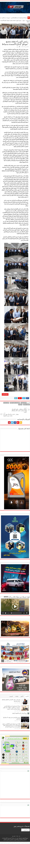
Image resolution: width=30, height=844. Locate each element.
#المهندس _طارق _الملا (15, 402)
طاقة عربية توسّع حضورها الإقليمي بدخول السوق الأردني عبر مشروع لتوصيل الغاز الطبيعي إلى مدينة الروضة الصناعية (11, 725)
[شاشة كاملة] (3, 613)
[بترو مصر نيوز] (15, 7)
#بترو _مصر (6, 402)
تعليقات (16, 696)
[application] (15, 607)
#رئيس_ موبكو (26, 404)
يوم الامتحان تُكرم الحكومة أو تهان (19, 713)
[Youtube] (9, 422)
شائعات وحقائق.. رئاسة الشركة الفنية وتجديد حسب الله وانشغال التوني (19, 410)
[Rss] (21, 422)
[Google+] (18, 422)
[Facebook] (15, 422)
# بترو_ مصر (23, 402)
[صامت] (5, 613)
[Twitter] (12, 422)
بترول (23, 20)
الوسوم (11, 696)
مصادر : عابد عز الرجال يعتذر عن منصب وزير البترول (11, 414)
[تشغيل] (27, 613)
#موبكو (20, 404)
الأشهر (22, 696)
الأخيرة (27, 696)
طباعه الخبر (5, 394)
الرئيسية (28, 20)
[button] (15, 606)
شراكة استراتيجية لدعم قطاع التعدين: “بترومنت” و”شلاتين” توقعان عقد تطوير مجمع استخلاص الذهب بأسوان (11, 707)
